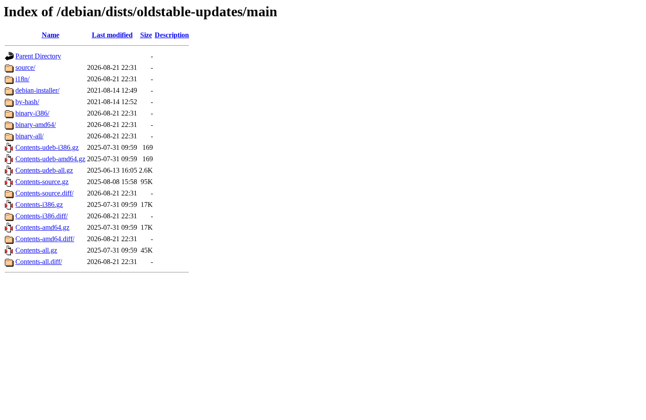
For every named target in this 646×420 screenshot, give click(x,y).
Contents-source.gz (42, 181)
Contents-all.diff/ (38, 261)
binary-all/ (29, 136)
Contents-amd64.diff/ (44, 239)
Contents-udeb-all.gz (44, 170)
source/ (25, 67)
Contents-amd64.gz (42, 227)
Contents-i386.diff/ (41, 216)
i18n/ (22, 79)
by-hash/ (27, 101)
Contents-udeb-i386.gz (47, 147)
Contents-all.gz (36, 250)
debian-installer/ (37, 90)
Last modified (112, 35)
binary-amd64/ (35, 124)
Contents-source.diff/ (44, 193)
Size (146, 35)
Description (172, 35)
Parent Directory (38, 56)
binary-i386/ (32, 113)
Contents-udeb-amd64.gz (50, 159)
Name (50, 35)
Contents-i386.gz (39, 204)
